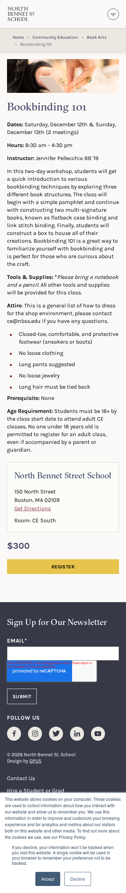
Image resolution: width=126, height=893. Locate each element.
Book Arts (97, 37)
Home (18, 37)
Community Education (55, 37)
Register (63, 566)
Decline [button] (77, 879)
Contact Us (21, 778)
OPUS (35, 761)
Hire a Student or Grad (35, 790)
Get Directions (32, 508)
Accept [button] (47, 879)
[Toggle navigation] (113, 14)
